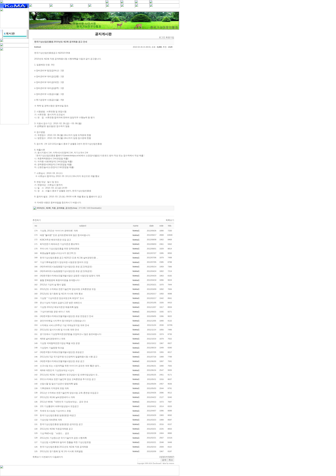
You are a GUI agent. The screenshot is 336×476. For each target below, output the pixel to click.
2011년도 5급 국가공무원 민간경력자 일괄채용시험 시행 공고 (68, 357)
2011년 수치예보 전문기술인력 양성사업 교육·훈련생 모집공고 (69, 393)
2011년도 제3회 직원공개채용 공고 (56, 429)
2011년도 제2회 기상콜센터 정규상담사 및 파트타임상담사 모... (69, 375)
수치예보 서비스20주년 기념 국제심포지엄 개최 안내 (64, 325)
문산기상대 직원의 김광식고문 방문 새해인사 (61, 303)
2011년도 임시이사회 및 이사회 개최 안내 (59, 329)
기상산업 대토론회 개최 (51, 420)
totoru (171, 463)
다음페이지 (57, 457)
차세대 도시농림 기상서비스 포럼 (55, 411)
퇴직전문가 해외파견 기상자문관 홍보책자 (59, 244)
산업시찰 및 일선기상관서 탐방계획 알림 (59, 384)
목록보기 (170, 220)
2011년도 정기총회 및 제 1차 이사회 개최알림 (61, 451)
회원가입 (170, 37)
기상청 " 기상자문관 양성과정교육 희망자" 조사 (62, 298)
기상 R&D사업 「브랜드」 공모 (54, 433)
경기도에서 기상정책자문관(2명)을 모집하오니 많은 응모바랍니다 (70, 334)
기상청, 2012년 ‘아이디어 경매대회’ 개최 (59, 230)
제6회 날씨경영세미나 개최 (52, 339)
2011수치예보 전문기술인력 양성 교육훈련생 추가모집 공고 (68, 379)
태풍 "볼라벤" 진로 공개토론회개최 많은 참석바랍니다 (65, 235)
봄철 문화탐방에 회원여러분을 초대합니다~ (60, 280)
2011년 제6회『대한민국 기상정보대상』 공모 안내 (64, 402)
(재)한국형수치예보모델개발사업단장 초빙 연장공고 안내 (66, 316)
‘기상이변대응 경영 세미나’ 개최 (55, 311)
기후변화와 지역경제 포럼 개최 (54, 388)
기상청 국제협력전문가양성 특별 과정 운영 (60, 343)
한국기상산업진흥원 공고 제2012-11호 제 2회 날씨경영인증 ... (69, 258)
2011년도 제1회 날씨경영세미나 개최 (57, 397)
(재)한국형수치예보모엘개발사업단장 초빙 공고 (62, 361)
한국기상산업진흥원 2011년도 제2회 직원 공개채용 (64, 447)
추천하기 (37, 220)
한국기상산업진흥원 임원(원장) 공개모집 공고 (61, 424)
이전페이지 (46, 457)
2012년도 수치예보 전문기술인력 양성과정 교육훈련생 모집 (68, 289)
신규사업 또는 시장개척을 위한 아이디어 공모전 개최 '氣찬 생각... (70, 366)
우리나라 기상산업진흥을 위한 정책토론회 (59, 248)
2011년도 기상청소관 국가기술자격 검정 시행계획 (63, 438)
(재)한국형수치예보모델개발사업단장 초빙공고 (62, 352)
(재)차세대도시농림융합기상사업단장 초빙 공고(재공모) (66, 266)
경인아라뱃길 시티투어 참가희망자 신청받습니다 (63, 321)
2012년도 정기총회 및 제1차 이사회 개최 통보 (61, 293)
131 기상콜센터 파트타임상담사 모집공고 (59, 406)
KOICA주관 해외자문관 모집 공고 (55, 240)
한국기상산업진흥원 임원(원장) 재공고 (58, 415)
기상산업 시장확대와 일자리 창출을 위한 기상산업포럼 (65, 442)
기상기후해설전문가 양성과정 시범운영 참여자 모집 (64, 262)
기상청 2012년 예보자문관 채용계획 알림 (59, 307)
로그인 (162, 37)
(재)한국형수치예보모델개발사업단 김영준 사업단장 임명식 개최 (70, 275)
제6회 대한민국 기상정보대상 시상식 (57, 370)
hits (169, 226)
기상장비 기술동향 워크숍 (52, 348)
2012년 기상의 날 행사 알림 (53, 284)
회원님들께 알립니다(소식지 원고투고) (58, 253)
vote (161, 226)
